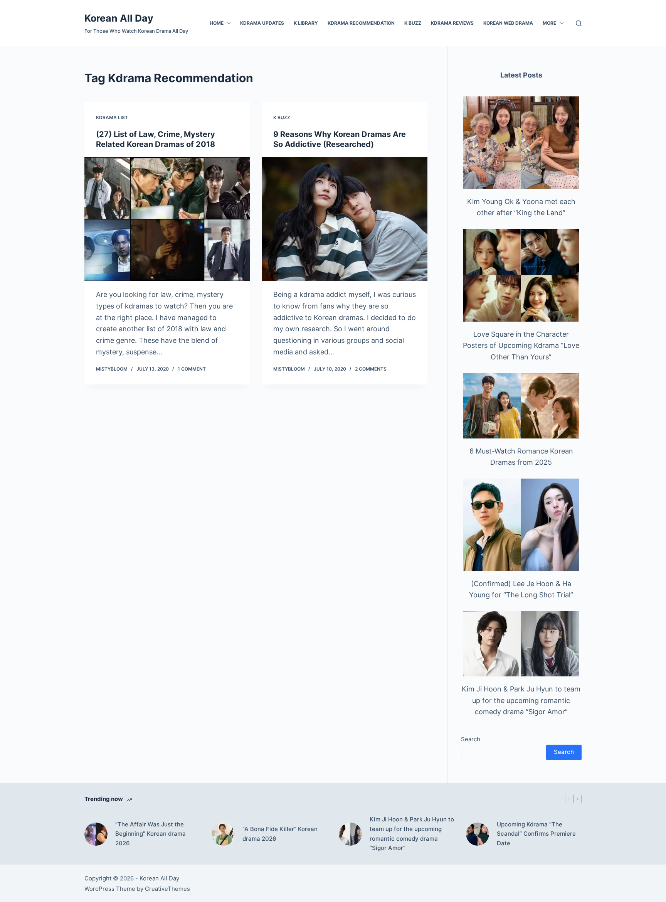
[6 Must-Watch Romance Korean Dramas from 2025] (521, 405)
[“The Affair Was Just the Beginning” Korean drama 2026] (96, 834)
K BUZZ (412, 23)
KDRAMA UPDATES (262, 23)
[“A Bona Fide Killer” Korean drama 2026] (223, 834)
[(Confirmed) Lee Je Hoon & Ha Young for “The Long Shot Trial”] (521, 525)
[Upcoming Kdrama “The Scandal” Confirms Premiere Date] (477, 834)
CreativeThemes (167, 888)
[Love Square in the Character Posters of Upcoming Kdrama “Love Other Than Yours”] (521, 275)
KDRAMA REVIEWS (452, 23)
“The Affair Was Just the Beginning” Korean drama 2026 (150, 834)
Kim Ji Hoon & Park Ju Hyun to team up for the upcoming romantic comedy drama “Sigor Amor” (521, 700)
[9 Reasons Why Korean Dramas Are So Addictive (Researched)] (344, 219)
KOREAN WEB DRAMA (508, 23)
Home (217, 23)
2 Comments (371, 369)
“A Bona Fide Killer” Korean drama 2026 (280, 833)
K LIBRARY (306, 23)
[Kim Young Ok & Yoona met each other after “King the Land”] (521, 142)
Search (470, 739)
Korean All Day (118, 18)
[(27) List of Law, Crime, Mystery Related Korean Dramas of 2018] (167, 219)
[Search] (579, 23)
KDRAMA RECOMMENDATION (361, 23)
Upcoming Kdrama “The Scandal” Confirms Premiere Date (536, 834)
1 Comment (192, 369)
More (549, 23)
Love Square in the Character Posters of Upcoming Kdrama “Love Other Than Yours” (521, 345)
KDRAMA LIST (112, 117)
